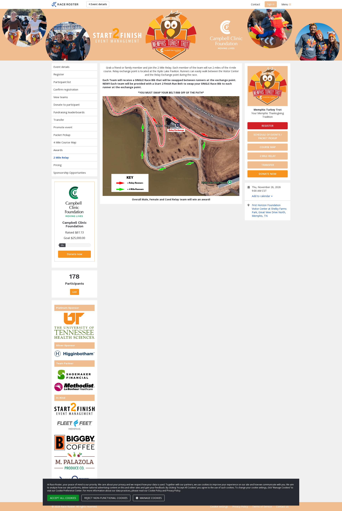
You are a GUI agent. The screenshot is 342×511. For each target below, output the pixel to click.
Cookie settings (219, 506)
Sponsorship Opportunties (69, 172)
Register (58, 74)
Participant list (62, 82)
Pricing (57, 165)
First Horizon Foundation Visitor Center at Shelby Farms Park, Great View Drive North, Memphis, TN (269, 210)
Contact (255, 4)
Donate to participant (66, 104)
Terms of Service (262, 506)
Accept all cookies (63, 498)
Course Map (268, 147)
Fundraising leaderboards (69, 112)
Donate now (74, 254)
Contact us (282, 506)
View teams (60, 97)
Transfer (58, 119)
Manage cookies (150, 498)
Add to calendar (261, 196)
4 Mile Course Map (64, 142)
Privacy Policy (240, 506)
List (74, 292)
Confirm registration (65, 89)
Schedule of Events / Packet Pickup (267, 136)
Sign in (270, 4)
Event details (98, 4)
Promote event (62, 127)
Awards (58, 150)
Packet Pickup (61, 135)
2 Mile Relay (61, 157)
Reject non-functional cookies (106, 498)
